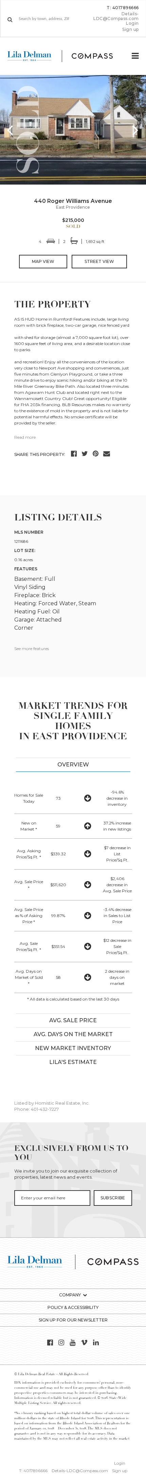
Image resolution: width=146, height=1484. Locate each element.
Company (70, 1294)
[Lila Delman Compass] (65, 55)
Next (136, 129)
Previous (10, 129)
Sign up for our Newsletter (73, 1320)
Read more (25, 437)
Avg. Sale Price (73, 1020)
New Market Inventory (73, 1048)
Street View (99, 261)
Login (132, 23)
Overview (73, 764)
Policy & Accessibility (73, 1307)
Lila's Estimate (73, 1062)
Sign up (130, 29)
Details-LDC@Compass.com (116, 16)
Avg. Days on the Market (73, 1034)
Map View (43, 261)
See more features (31, 648)
